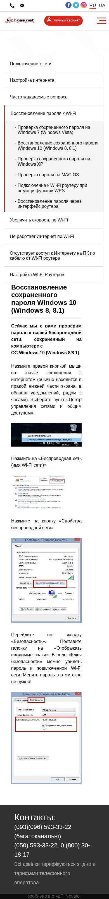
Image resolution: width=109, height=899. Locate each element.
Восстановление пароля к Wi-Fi (43, 113)
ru (92, 5)
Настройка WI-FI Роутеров (37, 274)
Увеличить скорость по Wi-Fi (39, 220)
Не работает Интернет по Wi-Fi (42, 236)
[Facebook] (68, 5)
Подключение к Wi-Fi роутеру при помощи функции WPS (52, 188)
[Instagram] (83, 5)
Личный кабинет (67, 20)
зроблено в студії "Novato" (54, 896)
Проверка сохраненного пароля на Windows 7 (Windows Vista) (54, 130)
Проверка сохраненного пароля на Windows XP (54, 161)
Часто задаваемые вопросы (39, 97)
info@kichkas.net (46, 5)
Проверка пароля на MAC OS (48, 174)
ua (102, 5)
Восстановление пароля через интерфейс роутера (49, 204)
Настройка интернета (32, 80)
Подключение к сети (30, 63)
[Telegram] (76, 5)
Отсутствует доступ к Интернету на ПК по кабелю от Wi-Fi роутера (52, 256)
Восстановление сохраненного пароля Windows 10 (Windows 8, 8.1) (58, 145)
